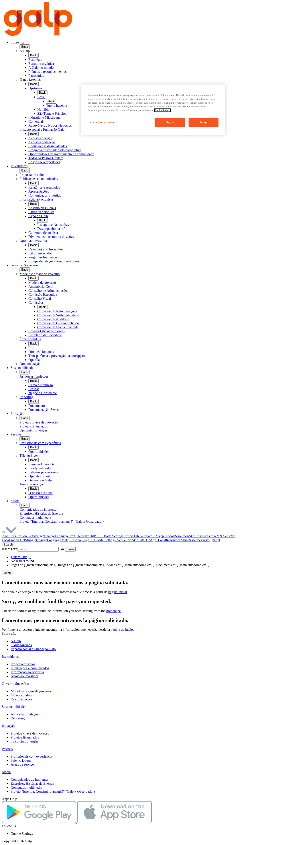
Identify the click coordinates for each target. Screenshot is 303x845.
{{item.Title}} (21, 557)
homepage (113, 611)
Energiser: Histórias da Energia (32, 783)
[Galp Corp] (38, 35)
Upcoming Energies (25, 741)
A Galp (16, 641)
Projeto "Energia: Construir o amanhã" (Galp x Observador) (53, 791)
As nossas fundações (25, 714)
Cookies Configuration (101, 122)
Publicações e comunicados (30, 668)
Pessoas (16, 434)
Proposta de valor (23, 664)
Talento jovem (21, 760)
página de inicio (122, 629)
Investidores (19, 166)
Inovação (17, 414)
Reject (170, 122)
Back (24, 46)
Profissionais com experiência (31, 756)
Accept (203, 122)
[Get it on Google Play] (39, 822)
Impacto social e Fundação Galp (33, 649)
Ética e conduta (21, 695)
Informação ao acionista (27, 672)
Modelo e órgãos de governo (31, 691)
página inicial (117, 592)
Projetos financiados (25, 737)
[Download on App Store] (114, 822)
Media (15, 501)
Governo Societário (24, 265)
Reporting (18, 718)
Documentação (21, 699)
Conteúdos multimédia (26, 787)
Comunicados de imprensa (29, 779)
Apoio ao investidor (24, 676)
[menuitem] (160, 63)
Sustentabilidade (22, 368)
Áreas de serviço (22, 764)
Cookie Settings (22, 833)
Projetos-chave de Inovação (30, 733)
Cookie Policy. (162, 110)
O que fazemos (21, 645)
